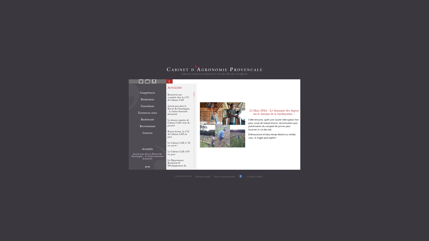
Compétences (147, 92)
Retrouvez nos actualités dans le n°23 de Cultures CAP (178, 97)
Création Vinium (254, 177)
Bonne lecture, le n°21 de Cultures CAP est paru (178, 134)
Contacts (147, 133)
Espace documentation (224, 177)
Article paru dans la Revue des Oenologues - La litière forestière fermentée (147, 156)
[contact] (148, 82)
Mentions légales (202, 177)
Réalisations (147, 99)
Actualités (147, 149)
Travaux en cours (147, 112)
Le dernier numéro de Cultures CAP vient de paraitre (179, 123)
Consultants (147, 106)
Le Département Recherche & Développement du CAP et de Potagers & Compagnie (178, 165)
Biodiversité (147, 119)
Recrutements (147, 126)
